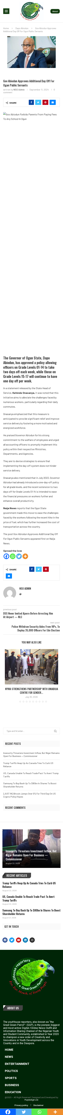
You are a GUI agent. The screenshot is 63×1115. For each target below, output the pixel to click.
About (55, 11)
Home (6, 28)
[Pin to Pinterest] (45, 102)
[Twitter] (19, 556)
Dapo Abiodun (22, 28)
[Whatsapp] (13, 556)
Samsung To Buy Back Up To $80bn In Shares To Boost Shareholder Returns (31, 912)
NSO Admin (19, 89)
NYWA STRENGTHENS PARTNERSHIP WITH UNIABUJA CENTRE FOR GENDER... (31, 690)
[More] (25, 556)
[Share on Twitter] (38, 102)
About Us (13, 1008)
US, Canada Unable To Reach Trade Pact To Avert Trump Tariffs (28, 898)
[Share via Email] (53, 102)
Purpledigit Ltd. (32, 1100)
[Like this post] (24, 102)
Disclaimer (38, 1105)
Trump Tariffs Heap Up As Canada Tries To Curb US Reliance (29, 885)
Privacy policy (21, 1105)
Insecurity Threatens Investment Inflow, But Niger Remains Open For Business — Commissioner (31, 855)
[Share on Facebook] (31, 102)
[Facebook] (6, 556)
